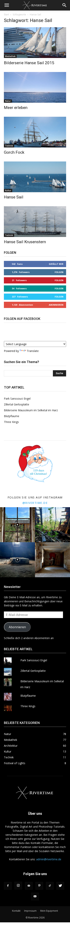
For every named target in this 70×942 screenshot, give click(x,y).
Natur (8, 101)
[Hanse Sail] (35, 176)
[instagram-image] (17, 524)
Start (6, 14)
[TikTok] (50, 886)
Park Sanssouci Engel (17, 398)
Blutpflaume (11, 416)
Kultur (8, 190)
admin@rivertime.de (48, 859)
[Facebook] (8, 886)
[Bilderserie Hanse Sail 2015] (35, 42)
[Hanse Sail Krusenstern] (35, 221)
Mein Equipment (49, 910)
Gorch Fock (14, 152)
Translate (33, 351)
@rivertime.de (35, 503)
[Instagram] (18, 885)
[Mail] (29, 886)
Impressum (30, 910)
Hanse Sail (13, 197)
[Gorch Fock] (35, 132)
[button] (6, 5)
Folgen (59, 272)
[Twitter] (60, 886)
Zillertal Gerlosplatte (16, 404)
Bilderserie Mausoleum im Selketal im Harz (31, 410)
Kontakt (16, 910)
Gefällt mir (56, 263)
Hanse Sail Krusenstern (25, 241)
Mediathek (10, 56)
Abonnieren (56, 304)
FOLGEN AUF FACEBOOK (22, 319)
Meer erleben (15, 107)
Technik (9, 145)
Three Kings (11, 422)
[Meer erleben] (35, 87)
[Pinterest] (39, 886)
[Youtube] (35, 896)
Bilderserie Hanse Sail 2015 (29, 63)
